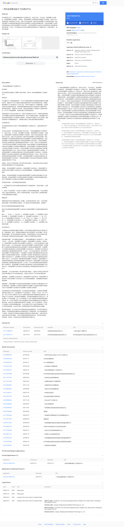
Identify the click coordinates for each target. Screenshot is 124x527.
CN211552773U (7, 377)
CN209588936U (7, 400)
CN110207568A (7, 373)
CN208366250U (7, 358)
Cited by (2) (72, 72)
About (40, 524)
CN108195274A (7, 437)
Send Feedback (48, 524)
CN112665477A (7, 334)
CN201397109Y (7, 396)
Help (84, 524)
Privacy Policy (77, 524)
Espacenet (78, 76)
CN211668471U (7, 392)
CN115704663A (7, 430)
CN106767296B (7, 366)
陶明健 (82, 30)
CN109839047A (7, 355)
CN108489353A (7, 389)
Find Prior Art (85, 23)
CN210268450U (7, 404)
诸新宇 (74, 30)
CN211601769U (7, 419)
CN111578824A (7, 331)
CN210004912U (7, 370)
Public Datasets (60, 524)
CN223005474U (7, 426)
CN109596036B (7, 407)
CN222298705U (7, 445)
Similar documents (89, 72)
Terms (69, 524)
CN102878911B (7, 362)
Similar (95, 23)
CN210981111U (7, 434)
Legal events (80, 72)
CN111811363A (7, 381)
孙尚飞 (78, 30)
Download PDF (73, 23)
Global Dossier (85, 76)
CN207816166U (7, 422)
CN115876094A (7, 415)
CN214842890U (7, 385)
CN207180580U (7, 411)
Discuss (92, 76)
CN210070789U (7, 441)
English (79, 27)
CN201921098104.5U (9, 463)
